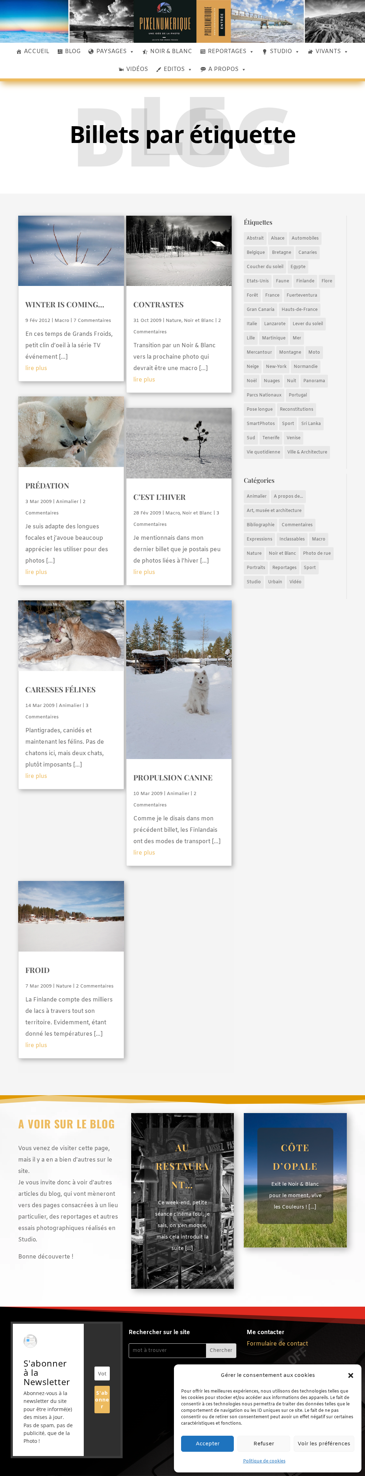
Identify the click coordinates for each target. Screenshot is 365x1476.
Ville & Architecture (307, 452)
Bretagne (281, 253)
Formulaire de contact (277, 1344)
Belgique (256, 253)
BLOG (73, 51)
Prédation (47, 485)
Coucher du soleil (265, 267)
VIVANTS (328, 51)
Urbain (275, 582)
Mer (297, 338)
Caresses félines (60, 689)
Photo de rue (317, 554)
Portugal (298, 395)
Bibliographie (260, 525)
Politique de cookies (264, 1461)
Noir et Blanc (199, 321)
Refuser (263, 1443)
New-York (276, 367)
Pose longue (260, 409)
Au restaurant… (182, 1166)
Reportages (284, 568)
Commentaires (297, 525)
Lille (251, 338)
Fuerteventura (302, 295)
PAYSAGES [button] (111, 51)
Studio (254, 582)
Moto (314, 352)
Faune (282, 281)
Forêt (252, 295)
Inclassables (292, 539)
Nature (173, 321)
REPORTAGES (227, 51)
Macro (62, 321)
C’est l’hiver (159, 497)
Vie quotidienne (263, 452)
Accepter (208, 1443)
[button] (350, 1375)
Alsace (277, 238)
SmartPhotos (261, 424)
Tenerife (270, 438)
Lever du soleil (308, 324)
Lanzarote (275, 324)
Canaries (307, 253)
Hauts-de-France (300, 310)
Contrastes (158, 304)
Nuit (291, 381)
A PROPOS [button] (223, 69)
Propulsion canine (172, 777)
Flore (327, 281)
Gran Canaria (260, 310)
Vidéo (295, 582)
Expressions (259, 539)
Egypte (298, 267)
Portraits (256, 568)
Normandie (306, 367)
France (272, 295)
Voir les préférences (324, 1443)
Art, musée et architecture (274, 511)
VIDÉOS (137, 69)
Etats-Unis (258, 281)
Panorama (314, 381)
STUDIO (281, 51)
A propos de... (288, 496)
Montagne (290, 352)
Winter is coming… (64, 304)
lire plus (36, 368)
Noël (252, 381)
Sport (288, 424)
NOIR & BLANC (171, 51)
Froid (37, 970)
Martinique (274, 338)
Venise (293, 438)
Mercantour (259, 352)
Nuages (272, 381)
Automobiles (305, 238)
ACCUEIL (36, 51)
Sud (251, 438)
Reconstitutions (296, 409)
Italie (252, 324)
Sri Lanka (311, 424)
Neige (253, 367)
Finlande (305, 281)
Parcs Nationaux (264, 395)
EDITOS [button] (174, 69)
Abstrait (255, 238)
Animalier (67, 502)
